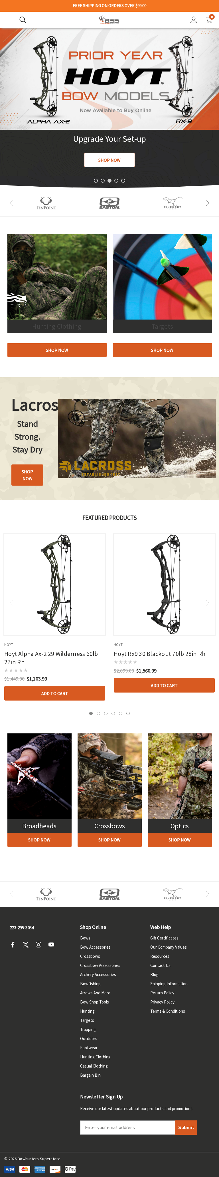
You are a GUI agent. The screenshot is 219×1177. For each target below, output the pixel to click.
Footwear (89, 1047)
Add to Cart (54, 693)
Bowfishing (90, 983)
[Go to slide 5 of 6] (120, 713)
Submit (186, 1127)
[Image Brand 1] (46, 203)
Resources (159, 956)
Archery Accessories (98, 974)
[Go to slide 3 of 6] (106, 713)
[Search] (22, 19)
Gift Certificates (164, 938)
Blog (154, 974)
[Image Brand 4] (173, 203)
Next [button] (207, 203)
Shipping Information (169, 983)
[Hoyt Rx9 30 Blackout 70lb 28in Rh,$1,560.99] (164, 584)
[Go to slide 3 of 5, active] (109, 181)
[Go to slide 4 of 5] (116, 181)
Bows (85, 938)
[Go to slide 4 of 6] (113, 713)
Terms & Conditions (167, 1011)
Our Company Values (168, 947)
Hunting (87, 1011)
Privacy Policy (162, 1002)
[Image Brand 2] (109, 203)
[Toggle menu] (7, 20)
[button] (57, 350)
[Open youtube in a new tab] (53, 944)
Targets (87, 1020)
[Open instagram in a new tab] (40, 944)
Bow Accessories (95, 947)
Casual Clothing (94, 1066)
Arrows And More (95, 993)
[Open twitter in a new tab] (27, 944)
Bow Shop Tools (94, 1002)
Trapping (88, 1029)
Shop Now (109, 160)
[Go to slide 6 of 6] (128, 713)
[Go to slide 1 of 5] (96, 181)
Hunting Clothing (95, 1057)
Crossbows (90, 956)
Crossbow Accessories (100, 965)
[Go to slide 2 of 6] (98, 713)
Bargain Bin (90, 1075)
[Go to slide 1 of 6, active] (91, 713)
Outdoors (88, 1038)
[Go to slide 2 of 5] (103, 181)
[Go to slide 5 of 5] (123, 181)
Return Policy (162, 993)
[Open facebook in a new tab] (14, 944)
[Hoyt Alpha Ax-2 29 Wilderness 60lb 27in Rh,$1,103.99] (54, 584)
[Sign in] (193, 20)
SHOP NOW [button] (27, 475)
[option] (46, 203)
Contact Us (160, 965)
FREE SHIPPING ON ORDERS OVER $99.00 (109, 5)
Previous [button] (11, 203)
